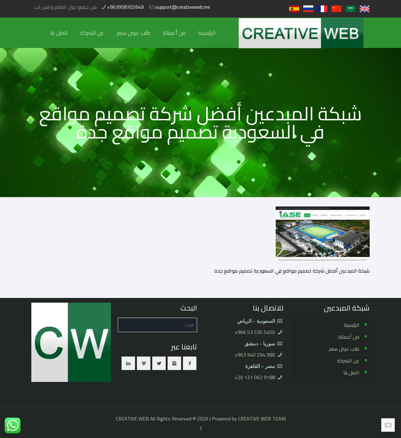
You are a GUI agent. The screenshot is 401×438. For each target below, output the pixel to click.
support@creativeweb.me (182, 7)
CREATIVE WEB (132, 418)
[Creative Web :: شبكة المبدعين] (301, 33)
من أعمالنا (348, 337)
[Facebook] (201, 428)
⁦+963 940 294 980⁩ (255, 354)
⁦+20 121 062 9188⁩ (255, 377)
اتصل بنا (351, 372)
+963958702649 (125, 7)
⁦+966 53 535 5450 (255, 332)
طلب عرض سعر (344, 348)
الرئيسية (351, 325)
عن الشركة (348, 360)
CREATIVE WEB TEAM (262, 418)
